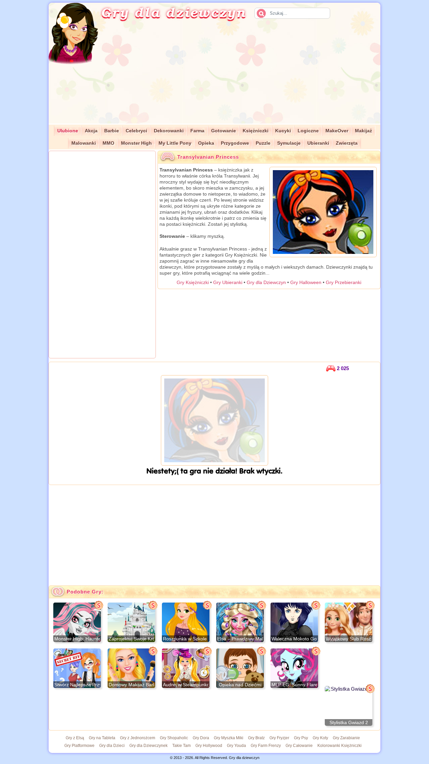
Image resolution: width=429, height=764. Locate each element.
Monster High (136, 143)
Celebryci (136, 130)
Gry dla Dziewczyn (266, 282)
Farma (197, 130)
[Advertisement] (246, 77)
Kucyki (283, 130)
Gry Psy (301, 738)
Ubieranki (318, 143)
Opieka (206, 143)
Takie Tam (181, 745)
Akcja (91, 130)
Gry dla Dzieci (112, 745)
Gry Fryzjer (279, 738)
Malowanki (83, 143)
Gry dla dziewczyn (173, 12)
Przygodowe (235, 143)
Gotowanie (223, 130)
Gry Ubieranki (227, 282)
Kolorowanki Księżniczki (339, 745)
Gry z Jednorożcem (137, 738)
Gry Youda (236, 745)
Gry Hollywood (208, 745)
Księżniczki (255, 130)
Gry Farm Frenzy (266, 745)
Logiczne (308, 130)
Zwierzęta (347, 143)
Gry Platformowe (79, 745)
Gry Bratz (256, 738)
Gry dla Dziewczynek (148, 745)
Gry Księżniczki (193, 282)
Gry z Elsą (75, 738)
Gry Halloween (305, 282)
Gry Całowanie (299, 745)
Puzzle (263, 143)
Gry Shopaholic (174, 738)
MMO (108, 143)
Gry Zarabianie (346, 738)
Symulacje (289, 143)
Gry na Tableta (102, 738)
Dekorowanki (169, 130)
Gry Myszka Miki (228, 738)
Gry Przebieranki (343, 282)
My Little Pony (175, 143)
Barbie (111, 130)
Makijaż (363, 130)
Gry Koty (320, 738)
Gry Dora (201, 738)
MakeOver (336, 130)
